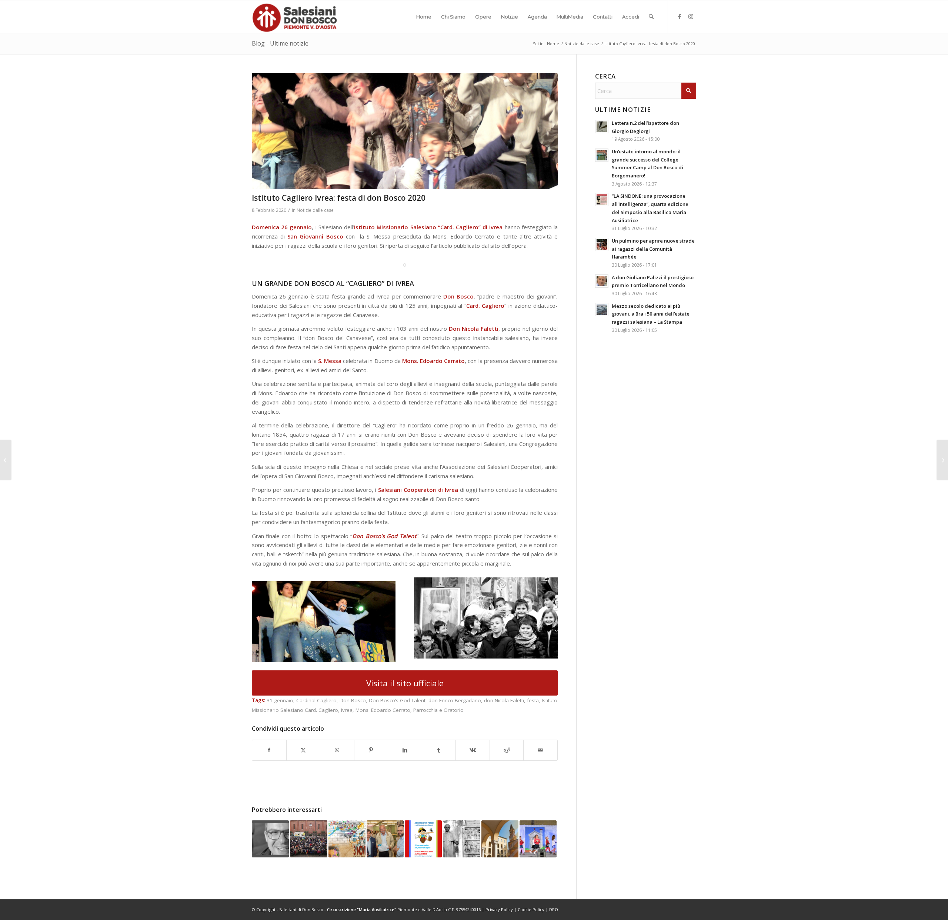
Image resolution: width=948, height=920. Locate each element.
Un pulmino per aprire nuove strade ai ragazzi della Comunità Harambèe (653, 248)
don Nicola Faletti (504, 700)
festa (533, 700)
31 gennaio (280, 700)
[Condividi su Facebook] (269, 750)
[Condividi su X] (303, 750)
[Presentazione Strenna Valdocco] (5, 460)
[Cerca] (651, 16)
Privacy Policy (499, 909)
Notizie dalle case (315, 210)
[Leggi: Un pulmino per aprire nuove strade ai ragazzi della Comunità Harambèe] (601, 244)
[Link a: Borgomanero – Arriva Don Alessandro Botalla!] (270, 838)
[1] (405, 131)
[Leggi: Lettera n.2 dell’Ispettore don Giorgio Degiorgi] (601, 126)
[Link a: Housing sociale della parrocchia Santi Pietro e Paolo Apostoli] (499, 838)
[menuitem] (423, 16)
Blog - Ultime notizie (280, 43)
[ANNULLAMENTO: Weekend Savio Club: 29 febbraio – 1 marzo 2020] (942, 460)
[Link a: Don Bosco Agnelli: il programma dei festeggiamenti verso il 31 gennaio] (461, 838)
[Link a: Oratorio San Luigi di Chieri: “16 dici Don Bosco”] (346, 838)
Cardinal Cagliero (316, 700)
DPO (553, 909)
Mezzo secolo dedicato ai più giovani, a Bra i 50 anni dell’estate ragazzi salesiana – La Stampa (651, 314)
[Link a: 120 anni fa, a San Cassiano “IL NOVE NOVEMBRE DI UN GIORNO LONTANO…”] (538, 838)
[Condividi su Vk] (473, 750)
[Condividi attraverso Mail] (540, 750)
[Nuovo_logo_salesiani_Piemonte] (294, 16)
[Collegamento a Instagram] (690, 16)
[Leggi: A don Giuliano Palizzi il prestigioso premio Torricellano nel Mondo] (601, 281)
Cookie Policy (531, 909)
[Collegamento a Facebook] (679, 16)
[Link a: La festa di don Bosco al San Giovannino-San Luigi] (308, 838)
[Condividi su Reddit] (507, 750)
